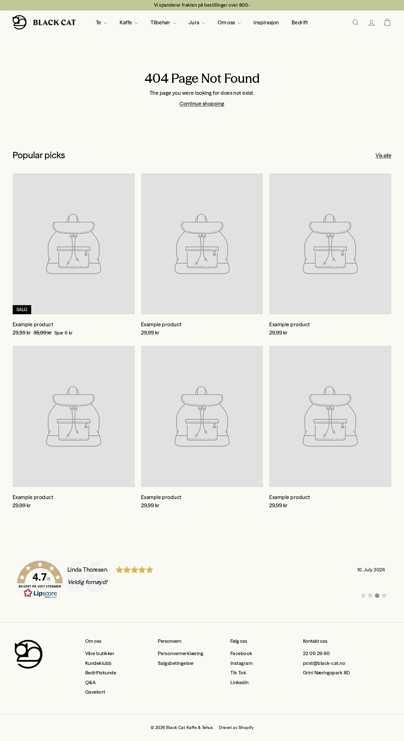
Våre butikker (99, 653)
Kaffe (126, 22)
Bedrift (300, 22)
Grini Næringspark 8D (326, 673)
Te (99, 22)
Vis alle (383, 155)
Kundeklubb (98, 663)
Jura (194, 22)
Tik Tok (238, 673)
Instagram (241, 663)
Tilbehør (161, 22)
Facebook (241, 653)
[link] (202, 580)
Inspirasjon (266, 22)
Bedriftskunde (100, 673)
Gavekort (95, 692)
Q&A (90, 682)
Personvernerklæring (180, 653)
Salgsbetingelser (176, 663)
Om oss (227, 22)
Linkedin (239, 682)
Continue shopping (202, 103)
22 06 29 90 (316, 653)
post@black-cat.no (324, 663)
